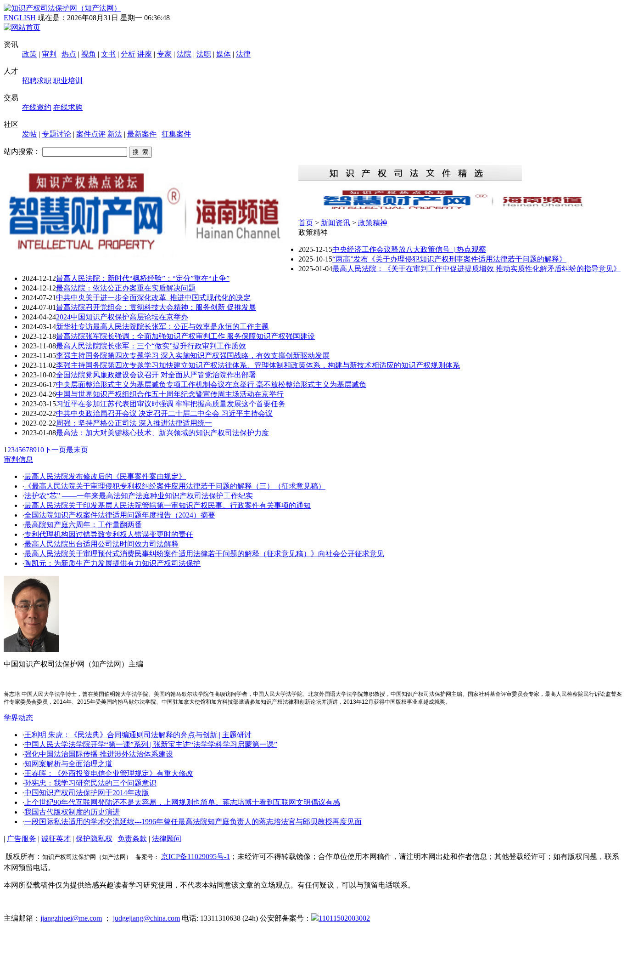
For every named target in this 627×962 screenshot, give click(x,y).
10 (40, 450)
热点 (69, 54)
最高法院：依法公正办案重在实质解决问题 (126, 288)
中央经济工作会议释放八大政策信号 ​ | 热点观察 (409, 249)
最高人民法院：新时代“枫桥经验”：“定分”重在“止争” (143, 278)
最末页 (77, 450)
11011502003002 (344, 918)
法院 (184, 54)
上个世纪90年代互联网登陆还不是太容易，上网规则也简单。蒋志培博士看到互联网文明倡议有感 (182, 802)
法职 (203, 54)
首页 (305, 223)
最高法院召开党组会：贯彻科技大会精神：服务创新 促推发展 (156, 307)
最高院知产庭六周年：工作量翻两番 (83, 525)
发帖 (29, 134)
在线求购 (68, 107)
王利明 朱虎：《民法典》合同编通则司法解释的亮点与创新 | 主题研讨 (138, 735)
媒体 (223, 54)
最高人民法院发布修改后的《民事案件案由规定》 (105, 476)
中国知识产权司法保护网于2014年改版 (86, 793)
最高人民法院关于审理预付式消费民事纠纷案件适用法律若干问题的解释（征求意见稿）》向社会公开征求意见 (204, 554)
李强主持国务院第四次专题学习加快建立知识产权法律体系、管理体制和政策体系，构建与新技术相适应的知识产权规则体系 (258, 365)
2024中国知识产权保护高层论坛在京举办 (122, 317)
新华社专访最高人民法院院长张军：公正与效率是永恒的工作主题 (162, 326)
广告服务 (21, 838)
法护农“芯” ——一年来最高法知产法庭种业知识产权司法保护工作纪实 (138, 496)
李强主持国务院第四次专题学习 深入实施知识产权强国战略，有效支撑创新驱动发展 (193, 355)
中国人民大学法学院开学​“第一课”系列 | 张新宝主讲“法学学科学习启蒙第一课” (150, 744)
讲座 (144, 54)
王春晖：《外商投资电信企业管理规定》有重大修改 (108, 773)
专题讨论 (56, 134)
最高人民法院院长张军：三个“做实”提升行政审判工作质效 (151, 346)
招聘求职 (36, 81)
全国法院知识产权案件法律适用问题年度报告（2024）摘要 (119, 515)
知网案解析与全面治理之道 (68, 764)
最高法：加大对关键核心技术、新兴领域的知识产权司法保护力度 (162, 433)
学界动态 (18, 718)
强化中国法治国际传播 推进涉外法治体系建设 (98, 754)
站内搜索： (22, 151)
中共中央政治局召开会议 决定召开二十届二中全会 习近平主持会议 (164, 413)
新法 (114, 134)
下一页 (55, 450)
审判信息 (18, 459)
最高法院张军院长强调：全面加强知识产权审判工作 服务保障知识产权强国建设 (185, 336)
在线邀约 (36, 107)
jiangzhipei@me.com (71, 918)
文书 (108, 54)
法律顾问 (166, 838)
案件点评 (91, 134)
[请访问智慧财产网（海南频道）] (460, 208)
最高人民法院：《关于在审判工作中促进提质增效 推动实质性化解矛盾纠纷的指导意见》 (476, 269)
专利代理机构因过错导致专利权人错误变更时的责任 (108, 534)
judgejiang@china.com (146, 918)
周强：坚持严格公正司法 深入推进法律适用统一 (134, 423)
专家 (164, 54)
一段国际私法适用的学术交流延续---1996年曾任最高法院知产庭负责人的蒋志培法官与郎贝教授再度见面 (193, 821)
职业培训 (68, 81)
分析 (128, 54)
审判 (49, 54)
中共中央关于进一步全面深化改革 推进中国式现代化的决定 (153, 298)
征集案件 (176, 134)
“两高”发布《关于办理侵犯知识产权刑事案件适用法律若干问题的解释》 (449, 259)
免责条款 (132, 838)
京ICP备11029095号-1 (195, 856)
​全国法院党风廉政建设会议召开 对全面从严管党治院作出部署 (156, 375)
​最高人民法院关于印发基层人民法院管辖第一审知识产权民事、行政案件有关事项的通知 (167, 505)
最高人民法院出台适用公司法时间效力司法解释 (101, 544)
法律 (243, 54)
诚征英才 (56, 838)
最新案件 (142, 134)
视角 (88, 54)
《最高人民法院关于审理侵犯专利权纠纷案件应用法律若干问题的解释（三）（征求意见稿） (174, 486)
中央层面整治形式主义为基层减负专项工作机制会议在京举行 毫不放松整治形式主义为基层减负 (211, 384)
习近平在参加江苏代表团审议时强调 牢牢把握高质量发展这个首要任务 (171, 404)
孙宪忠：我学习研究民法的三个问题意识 (90, 783)
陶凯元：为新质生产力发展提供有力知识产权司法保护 (112, 563)
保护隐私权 (94, 838)
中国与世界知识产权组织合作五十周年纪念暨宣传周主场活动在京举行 (170, 394)
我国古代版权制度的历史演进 (72, 812)
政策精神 (372, 223)
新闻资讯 (335, 223)
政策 (29, 54)
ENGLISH (20, 18)
